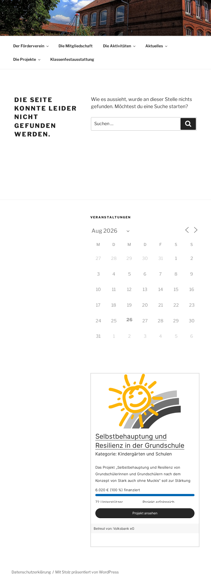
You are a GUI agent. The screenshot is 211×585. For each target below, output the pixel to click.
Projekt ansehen (144, 513)
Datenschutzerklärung (31, 572)
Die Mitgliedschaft (76, 45)
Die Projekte (24, 59)
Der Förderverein (28, 45)
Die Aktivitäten (117, 45)
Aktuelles (154, 45)
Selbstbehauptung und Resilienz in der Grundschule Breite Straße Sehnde (139, 445)
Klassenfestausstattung (72, 59)
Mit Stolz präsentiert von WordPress (87, 572)
